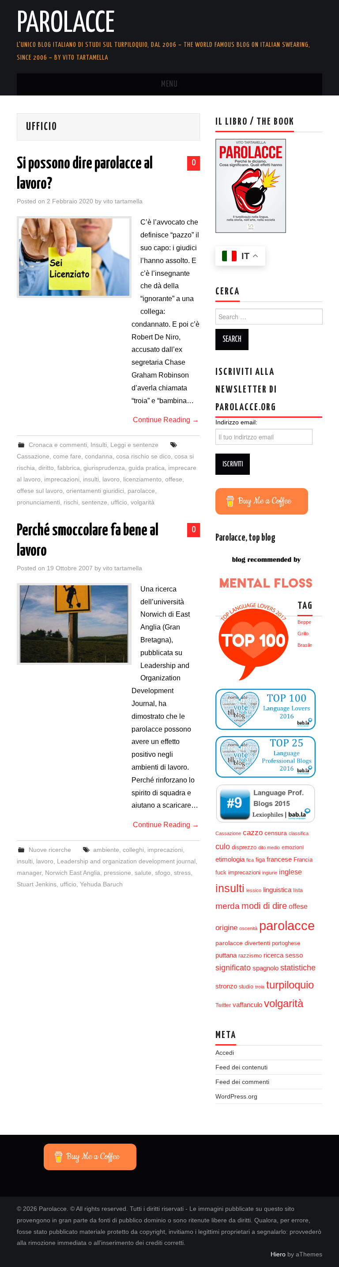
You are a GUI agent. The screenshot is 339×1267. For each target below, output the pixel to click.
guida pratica (146, 467)
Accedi (224, 1052)
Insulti (98, 444)
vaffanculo (247, 1004)
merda (227, 906)
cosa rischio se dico (143, 456)
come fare (67, 456)
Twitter (223, 1005)
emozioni (293, 847)
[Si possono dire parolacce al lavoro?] (74, 257)
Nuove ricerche (50, 849)
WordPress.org (236, 1096)
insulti (91, 479)
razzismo (250, 956)
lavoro (111, 479)
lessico (253, 890)
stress (182, 872)
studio (246, 987)
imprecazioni (61, 479)
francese (279, 859)
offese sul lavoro (40, 490)
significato (233, 967)
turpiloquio (290, 985)
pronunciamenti (38, 502)
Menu (169, 84)
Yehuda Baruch (101, 884)
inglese (290, 872)
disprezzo (244, 847)
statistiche (298, 967)
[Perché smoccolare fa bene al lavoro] (74, 624)
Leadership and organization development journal (126, 861)
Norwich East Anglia (72, 872)
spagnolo (265, 968)
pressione (117, 872)
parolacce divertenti (242, 942)
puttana (226, 955)
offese (173, 479)
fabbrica (68, 467)
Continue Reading (166, 420)
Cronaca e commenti (58, 444)
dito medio (269, 847)
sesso (294, 955)
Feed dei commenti (242, 1081)
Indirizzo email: (236, 422)
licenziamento (142, 479)
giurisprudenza (104, 467)
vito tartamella (123, 201)
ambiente (106, 849)
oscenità (248, 928)
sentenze (94, 502)
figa (260, 860)
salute (143, 872)
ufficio (119, 502)
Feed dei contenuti (241, 1067)
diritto (46, 467)
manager (29, 872)
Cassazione (33, 456)
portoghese (286, 943)
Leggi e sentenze (134, 444)
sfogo (162, 872)
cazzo (253, 832)
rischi (71, 502)
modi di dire (264, 906)
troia (259, 986)
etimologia (230, 859)
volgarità (142, 502)
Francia (303, 860)
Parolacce (66, 24)
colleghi (133, 849)
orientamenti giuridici (95, 490)
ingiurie (269, 872)
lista (298, 890)
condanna (99, 456)
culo (222, 846)
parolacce (141, 490)
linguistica (277, 889)
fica (250, 859)
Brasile (305, 645)
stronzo (226, 986)
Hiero (278, 1254)
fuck (220, 873)
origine (226, 927)
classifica (299, 833)
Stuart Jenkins (36, 884)
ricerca (273, 955)
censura (275, 833)
